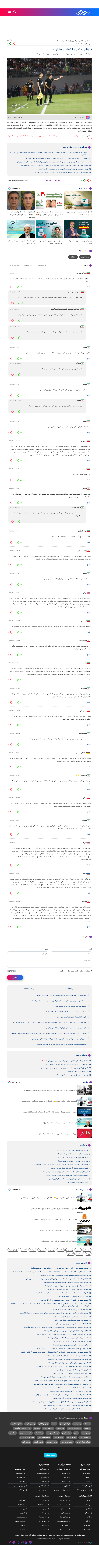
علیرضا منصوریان (26, 1433)
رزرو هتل (88, 1254)
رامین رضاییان (30, 1424)
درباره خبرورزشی (85, 1469)
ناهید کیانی (21, 1482)
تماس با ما (86, 1473)
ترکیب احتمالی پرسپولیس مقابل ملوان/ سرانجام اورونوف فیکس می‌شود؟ (64, 1377)
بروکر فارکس (51, 1250)
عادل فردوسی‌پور (19, 1469)
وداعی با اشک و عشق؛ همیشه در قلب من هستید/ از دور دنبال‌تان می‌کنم (64, 1275)
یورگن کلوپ (64, 1513)
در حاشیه (65, 1482)
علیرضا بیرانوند (85, 1437)
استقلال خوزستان (67, 1442)
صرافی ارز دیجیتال (13, 1250)
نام (90, 949)
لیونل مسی (64, 1525)
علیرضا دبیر (42, 1486)
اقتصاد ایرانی (70, 1254)
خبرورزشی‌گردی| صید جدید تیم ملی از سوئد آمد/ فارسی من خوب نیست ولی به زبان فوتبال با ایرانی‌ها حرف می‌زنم (49, 1022)
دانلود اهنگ (33, 1250)
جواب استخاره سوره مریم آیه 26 (77, 1182)
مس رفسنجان (85, 1525)
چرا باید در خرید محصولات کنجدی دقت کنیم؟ (73, 1154)
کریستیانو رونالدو (53, 1433)
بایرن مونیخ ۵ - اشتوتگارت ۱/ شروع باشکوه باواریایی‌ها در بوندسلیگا (66, 1409)
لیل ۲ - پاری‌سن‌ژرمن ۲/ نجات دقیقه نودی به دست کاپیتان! (69, 1391)
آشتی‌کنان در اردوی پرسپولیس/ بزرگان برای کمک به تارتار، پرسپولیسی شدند (61, 995)
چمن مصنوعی (86, 1250)
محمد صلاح (64, 1509)
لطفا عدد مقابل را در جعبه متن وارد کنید (76, 971)
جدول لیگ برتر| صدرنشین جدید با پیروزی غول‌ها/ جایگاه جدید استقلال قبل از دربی (59, 1039)
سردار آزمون (42, 1469)
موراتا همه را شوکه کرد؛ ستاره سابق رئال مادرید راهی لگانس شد (68, 1359)
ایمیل (46, 949)
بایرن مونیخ (86, 1433)
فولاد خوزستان (65, 1424)
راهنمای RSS (86, 1486)
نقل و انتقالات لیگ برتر (22, 1428)
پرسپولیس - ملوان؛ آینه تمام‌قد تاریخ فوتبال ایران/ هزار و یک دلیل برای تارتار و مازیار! (60, 1381)
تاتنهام (44, 1525)
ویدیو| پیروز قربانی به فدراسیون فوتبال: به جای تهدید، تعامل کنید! (66, 1282)
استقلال (73, 257)
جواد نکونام (85, 257)
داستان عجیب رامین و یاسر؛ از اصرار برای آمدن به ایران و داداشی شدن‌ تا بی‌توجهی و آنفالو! (59, 1268)
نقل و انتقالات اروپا (74, 1428)
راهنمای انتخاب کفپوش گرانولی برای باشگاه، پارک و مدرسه (69, 1168)
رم (24, 1509)
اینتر (44, 1509)
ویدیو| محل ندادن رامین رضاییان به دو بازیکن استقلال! (70, 1317)
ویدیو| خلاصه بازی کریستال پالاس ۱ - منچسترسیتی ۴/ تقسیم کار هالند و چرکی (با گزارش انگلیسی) (56, 1327)
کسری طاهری (38, 1442)
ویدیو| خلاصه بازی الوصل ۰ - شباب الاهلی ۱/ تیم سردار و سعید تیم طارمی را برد (62, 1334)
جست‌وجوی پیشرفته (83, 1490)
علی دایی (43, 1482)
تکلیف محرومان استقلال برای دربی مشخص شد (71, 1006)
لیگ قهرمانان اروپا (44, 1437)
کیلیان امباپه (64, 1500)
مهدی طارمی (66, 1433)
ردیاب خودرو (69, 1250)
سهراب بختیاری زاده (27, 1437)
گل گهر (87, 1521)
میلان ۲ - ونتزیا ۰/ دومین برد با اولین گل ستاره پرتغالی (70, 1398)
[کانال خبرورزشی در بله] (30, 1543)
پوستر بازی (26, 1442)
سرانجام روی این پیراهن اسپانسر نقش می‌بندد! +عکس (70, 1310)
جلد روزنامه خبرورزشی (61, 1490)
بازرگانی (83, 1145)
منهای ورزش (81, 1055)
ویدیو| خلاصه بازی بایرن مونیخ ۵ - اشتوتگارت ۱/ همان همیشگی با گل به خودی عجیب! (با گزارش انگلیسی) (54, 1352)
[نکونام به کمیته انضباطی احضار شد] (49, 86)
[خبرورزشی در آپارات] (18, 1543)
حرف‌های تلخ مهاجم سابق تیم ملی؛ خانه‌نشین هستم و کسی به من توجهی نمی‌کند (61, 1349)
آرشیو (88, 1482)
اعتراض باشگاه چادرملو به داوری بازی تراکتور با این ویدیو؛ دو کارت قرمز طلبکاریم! (62, 1293)
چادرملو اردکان (43, 1424)
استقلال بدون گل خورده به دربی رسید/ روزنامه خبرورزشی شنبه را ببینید (65, 1388)
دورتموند (22, 1500)
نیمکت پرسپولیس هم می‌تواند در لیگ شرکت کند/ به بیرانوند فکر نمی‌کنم (61, 1044)
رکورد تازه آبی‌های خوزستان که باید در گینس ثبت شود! (70, 1373)
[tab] (70, 988)
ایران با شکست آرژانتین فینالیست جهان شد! (71, 1017)
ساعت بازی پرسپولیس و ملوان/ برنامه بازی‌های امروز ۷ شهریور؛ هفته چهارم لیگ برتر (59, 1001)
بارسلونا (37, 1428)
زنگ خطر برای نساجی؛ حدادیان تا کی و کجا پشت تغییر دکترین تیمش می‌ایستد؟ (62, 1366)
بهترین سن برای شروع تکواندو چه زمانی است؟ (73, 1161)
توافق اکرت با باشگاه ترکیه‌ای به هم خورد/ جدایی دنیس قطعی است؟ (66, 1331)
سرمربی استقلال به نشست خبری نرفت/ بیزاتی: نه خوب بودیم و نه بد (63, 1012)
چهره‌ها (66, 1477)
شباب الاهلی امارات (83, 1442)
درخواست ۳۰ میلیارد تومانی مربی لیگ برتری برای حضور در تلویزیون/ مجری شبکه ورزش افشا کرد (57, 158)
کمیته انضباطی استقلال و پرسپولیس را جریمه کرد (72, 1324)
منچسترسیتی (48, 1428)
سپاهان (87, 1428)
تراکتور (54, 1424)
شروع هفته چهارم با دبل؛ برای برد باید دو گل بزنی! (72, 1370)
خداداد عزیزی (71, 1437)
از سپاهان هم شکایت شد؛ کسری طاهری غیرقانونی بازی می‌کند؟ (67, 1356)
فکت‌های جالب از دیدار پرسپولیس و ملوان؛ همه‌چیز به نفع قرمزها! (66, 1286)
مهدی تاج (43, 1477)
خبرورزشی (83, 12)
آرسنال (44, 1500)
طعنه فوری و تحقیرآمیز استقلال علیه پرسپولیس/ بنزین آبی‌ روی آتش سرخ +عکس (61, 173)
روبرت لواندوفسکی (62, 1521)
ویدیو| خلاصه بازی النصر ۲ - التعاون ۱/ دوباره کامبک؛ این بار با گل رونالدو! (64, 1300)
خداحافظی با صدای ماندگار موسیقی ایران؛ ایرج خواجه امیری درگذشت (66, 1061)
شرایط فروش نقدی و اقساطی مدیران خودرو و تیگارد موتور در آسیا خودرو (65, 1172)
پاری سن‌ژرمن (42, 1521)
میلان (76, 1433)
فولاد (88, 1517)
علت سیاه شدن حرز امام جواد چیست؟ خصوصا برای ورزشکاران (68, 1179)
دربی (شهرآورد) (52, 1442)
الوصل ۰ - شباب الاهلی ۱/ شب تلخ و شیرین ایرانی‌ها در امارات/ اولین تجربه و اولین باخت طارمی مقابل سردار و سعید (48, 1033)
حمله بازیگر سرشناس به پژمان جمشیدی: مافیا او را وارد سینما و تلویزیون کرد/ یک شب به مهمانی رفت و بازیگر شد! (51, 162)
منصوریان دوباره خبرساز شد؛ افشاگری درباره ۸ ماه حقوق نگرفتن (68, 1289)
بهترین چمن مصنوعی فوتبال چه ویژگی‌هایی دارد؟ (72, 1150)
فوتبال (81, 41)
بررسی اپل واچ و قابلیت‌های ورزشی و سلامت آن (73, 1157)
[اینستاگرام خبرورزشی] (10, 1543)
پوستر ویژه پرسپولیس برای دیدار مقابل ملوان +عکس (71, 1320)
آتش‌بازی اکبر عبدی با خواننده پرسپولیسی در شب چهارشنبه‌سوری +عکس (64, 1068)
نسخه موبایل (50, 1455)
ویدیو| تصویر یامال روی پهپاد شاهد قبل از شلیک (72, 1075)
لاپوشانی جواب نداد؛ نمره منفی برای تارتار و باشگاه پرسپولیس (66, 1028)
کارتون (66, 1486)
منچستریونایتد (20, 1521)
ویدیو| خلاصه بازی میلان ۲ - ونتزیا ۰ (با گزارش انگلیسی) (70, 1342)
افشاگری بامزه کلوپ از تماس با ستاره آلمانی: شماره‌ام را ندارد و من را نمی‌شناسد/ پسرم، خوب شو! (57, 1279)
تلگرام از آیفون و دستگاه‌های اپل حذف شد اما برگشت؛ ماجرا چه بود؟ (66, 1064)
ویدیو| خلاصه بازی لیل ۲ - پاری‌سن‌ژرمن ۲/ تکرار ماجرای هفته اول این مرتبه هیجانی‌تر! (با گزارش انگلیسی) (54, 1313)
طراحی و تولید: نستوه (80, 1543)
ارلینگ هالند (64, 1530)
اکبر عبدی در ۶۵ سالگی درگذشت (77, 1071)
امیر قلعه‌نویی (20, 1477)
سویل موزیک (42, 1250)
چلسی (44, 1530)
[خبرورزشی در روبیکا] (22, 1543)
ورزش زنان (65, 1473)
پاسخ (88, 287)
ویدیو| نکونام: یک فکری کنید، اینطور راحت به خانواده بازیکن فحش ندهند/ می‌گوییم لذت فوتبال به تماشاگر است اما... (49, 1272)
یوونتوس (22, 1530)
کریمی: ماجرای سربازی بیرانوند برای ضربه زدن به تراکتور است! (68, 1363)
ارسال (15, 977)
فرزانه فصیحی (20, 1473)
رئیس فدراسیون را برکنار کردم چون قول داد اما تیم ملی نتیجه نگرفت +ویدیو (63, 169)
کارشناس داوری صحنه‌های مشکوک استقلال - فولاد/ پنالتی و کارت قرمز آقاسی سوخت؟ (60, 1402)
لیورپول (22, 1513)
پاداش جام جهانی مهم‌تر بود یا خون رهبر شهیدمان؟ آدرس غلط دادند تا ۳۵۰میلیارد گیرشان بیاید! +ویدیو (54, 166)
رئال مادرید (21, 1505)
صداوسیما (12, 1433)
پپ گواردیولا (64, 1517)
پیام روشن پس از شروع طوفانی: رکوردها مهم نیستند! (70, 1345)
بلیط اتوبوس (79, 1254)
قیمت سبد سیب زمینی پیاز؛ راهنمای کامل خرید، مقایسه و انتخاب (67, 1175)
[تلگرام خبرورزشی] (14, 1543)
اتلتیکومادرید (42, 1505)
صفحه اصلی (88, 41)
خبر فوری (78, 1250)
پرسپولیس (77, 1424)
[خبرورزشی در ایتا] (26, 1543)
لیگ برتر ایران (73, 41)
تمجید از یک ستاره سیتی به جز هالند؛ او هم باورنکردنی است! (68, 1338)
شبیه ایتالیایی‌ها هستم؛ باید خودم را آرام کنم (73, 1296)
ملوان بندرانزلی (16, 1424)
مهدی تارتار (60, 1428)
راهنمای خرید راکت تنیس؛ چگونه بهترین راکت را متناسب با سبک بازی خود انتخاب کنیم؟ (59, 1165)
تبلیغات (87, 1477)
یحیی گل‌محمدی (19, 1486)
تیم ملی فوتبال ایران (61, 1469)
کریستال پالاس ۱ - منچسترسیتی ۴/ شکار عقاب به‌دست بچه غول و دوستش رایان (62, 1395)
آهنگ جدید (61, 1250)
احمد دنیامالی (58, 1437)
